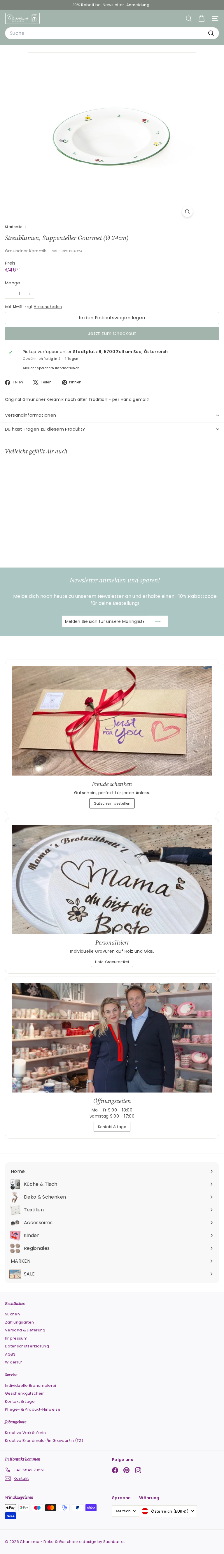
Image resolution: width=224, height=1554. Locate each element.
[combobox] (112, 33)
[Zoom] (187, 211)
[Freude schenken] (112, 721)
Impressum (16, 1338)
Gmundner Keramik (25, 251)
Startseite (14, 227)
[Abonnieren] (157, 621)
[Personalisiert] (112, 879)
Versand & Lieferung (25, 1330)
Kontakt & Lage (112, 1126)
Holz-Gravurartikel (112, 961)
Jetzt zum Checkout (112, 333)
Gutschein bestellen (112, 803)
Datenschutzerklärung (27, 1346)
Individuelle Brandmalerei (30, 1385)
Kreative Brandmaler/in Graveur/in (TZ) (44, 1440)
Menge (12, 283)
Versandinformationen (30, 415)
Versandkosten (48, 306)
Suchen (12, 1314)
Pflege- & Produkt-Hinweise (32, 1409)
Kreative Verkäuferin (25, 1432)
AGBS (10, 1354)
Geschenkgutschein (25, 1393)
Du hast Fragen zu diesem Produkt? (45, 429)
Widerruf (13, 1362)
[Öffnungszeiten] (112, 1038)
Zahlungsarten (19, 1322)
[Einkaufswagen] (201, 18)
